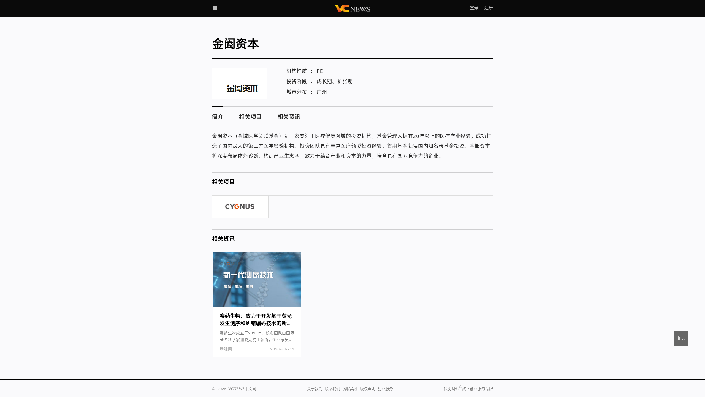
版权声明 (367, 389)
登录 (474, 8)
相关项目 (250, 117)
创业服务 (385, 389)
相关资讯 (289, 117)
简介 (217, 117)
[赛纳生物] (240, 207)
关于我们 (314, 389)
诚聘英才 (350, 389)
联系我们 (332, 389)
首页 (681, 338)
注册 (488, 8)
